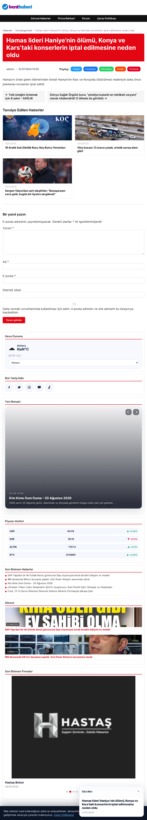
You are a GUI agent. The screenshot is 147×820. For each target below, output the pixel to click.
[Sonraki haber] (136, 412)
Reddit (120, 69)
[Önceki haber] (128, 412)
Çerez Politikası (106, 18)
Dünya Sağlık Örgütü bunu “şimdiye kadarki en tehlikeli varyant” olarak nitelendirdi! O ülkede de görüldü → (93, 96)
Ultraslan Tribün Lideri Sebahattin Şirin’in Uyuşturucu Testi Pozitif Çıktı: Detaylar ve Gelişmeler (60, 587)
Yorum (8, 228)
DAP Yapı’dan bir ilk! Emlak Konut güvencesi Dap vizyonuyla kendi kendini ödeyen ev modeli (59, 575)
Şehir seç (14, 355)
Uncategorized (23, 30)
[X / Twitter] (19, 387)
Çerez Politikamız (64, 814)
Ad (6, 261)
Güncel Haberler (41, 18)
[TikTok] (49, 387)
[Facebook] (9, 387)
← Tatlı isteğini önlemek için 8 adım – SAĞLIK (21, 96)
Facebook (91, 69)
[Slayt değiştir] (67, 792)
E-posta (9, 276)
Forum (86, 18)
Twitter (76, 69)
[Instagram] (29, 387)
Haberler (7, 30)
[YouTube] (39, 387)
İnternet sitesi (12, 290)
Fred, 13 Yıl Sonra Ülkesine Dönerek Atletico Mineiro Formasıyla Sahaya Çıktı (50, 591)
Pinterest (133, 69)
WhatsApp (106, 69)
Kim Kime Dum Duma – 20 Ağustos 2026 (30, 583)
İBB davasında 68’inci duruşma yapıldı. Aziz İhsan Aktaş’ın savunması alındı (49, 579)
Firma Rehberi (66, 18)
